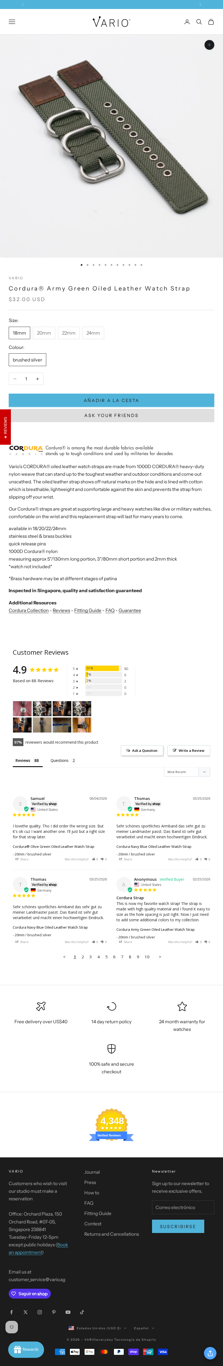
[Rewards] (26, 1350)
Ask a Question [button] (144, 750)
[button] (95, 859)
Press (90, 1182)
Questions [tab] (60, 760)
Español (141, 1328)
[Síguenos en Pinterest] (54, 1312)
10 (147, 956)
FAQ (110, 610)
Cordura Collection (29, 610)
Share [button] (24, 859)
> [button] (160, 956)
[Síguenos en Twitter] (25, 1312)
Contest (92, 1223)
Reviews (61, 610)
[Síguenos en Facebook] (11, 1312)
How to (91, 1192)
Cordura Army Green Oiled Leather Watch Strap (155, 929)
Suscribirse (178, 1226)
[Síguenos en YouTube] (68, 1312)
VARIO (16, 278)
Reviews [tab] (23, 760)
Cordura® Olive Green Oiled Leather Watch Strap (53, 846)
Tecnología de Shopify (135, 1340)
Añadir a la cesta (112, 400)
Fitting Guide (87, 610)
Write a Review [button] (192, 750)
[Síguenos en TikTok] (82, 1312)
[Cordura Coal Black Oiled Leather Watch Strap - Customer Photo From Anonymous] (22, 708)
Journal (92, 1172)
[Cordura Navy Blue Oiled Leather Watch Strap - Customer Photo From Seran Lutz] (62, 725)
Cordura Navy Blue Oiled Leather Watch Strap (153, 846)
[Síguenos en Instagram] (39, 1312)
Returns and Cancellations (111, 1234)
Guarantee (130, 610)
